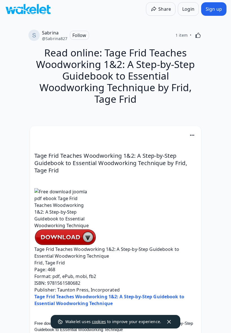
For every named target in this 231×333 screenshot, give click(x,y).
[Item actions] (192, 135)
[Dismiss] (169, 321)
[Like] (198, 35)
